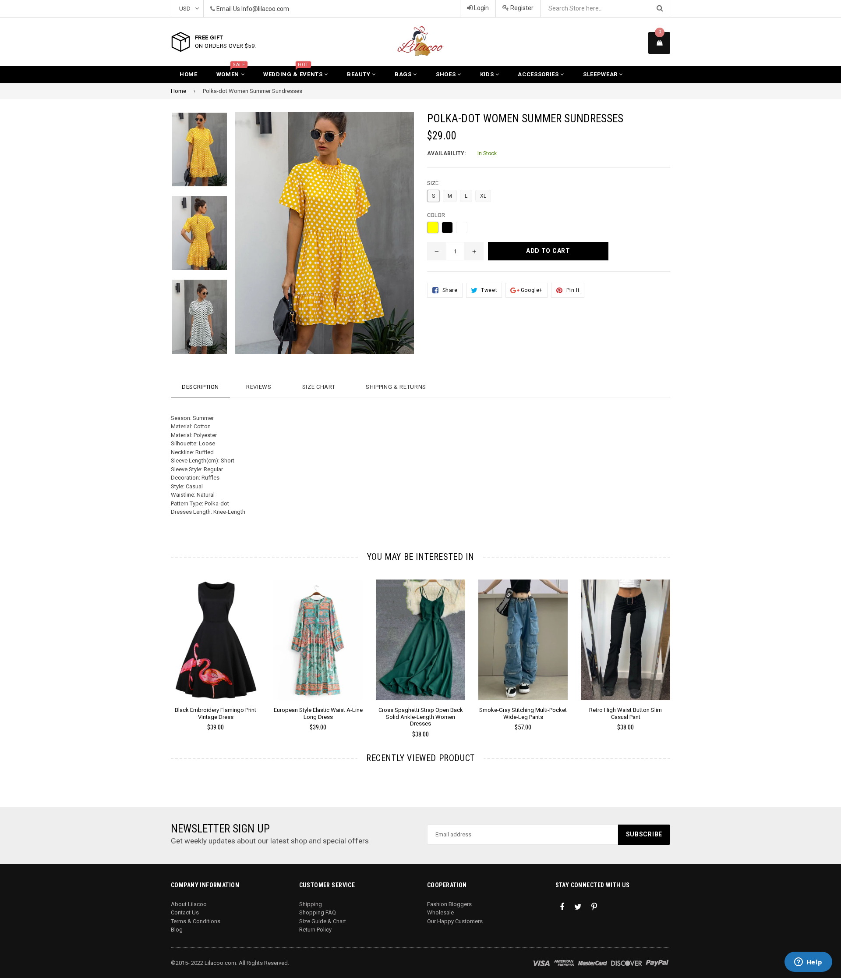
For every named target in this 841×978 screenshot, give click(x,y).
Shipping (310, 904)
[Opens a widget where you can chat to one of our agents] (808, 963)
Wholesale (440, 912)
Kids (487, 74)
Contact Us (185, 912)
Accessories (539, 74)
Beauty (359, 74)
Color (436, 215)
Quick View (216, 648)
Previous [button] (158, 646)
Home (189, 74)
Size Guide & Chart (322, 921)
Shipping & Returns (396, 387)
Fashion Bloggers (449, 904)
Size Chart (319, 387)
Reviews (259, 387)
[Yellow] (432, 227)
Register (521, 7)
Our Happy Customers (455, 921)
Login (481, 7)
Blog (177, 929)
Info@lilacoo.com (265, 8)
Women (230, 72)
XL (483, 196)
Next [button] (682, 646)
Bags (404, 74)
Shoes (446, 74)
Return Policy (315, 929)
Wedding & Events (293, 72)
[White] (461, 227)
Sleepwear (601, 74)
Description (200, 387)
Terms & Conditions (195, 921)
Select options (215, 633)
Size (432, 183)
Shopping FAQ (317, 912)
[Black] (447, 227)
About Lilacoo (189, 904)
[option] (193, 154)
